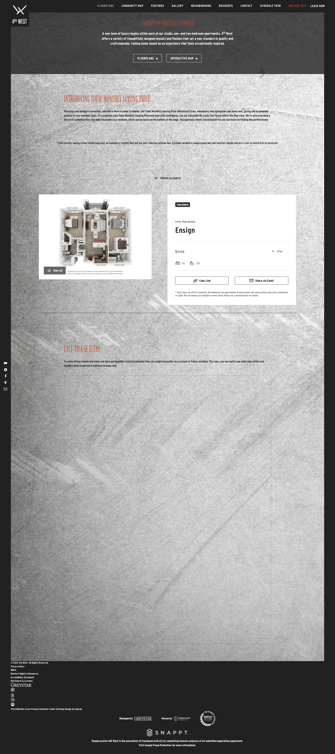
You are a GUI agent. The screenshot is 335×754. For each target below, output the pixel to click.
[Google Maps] (5, 382)
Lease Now (317, 6)
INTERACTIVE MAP (181, 58)
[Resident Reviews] (5, 363)
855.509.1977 (298, 5)
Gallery (177, 5)
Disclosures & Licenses (22, 680)
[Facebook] (5, 376)
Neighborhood (201, 5)
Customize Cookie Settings (51, 709)
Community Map (132, 5)
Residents (226, 5)
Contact (246, 5)
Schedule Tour (270, 5)
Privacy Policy (17, 666)
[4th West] (19, 14)
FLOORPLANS (145, 58)
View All (58, 270)
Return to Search (171, 178)
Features (157, 5)
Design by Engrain (73, 709)
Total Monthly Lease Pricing (24, 709)
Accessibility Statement (22, 677)
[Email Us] (5, 389)
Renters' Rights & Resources (24, 673)
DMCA (13, 669)
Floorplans (105, 5)
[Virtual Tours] (5, 369)
